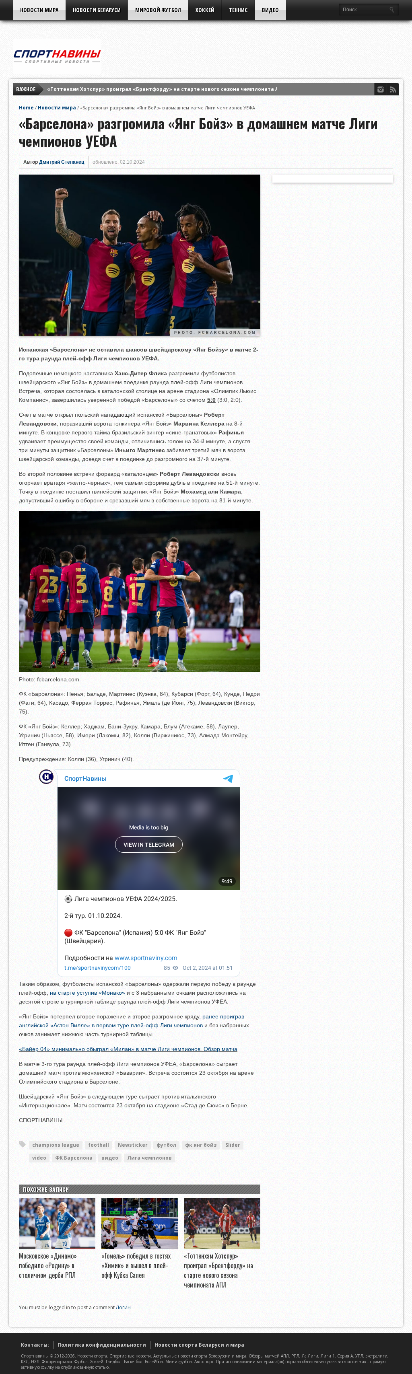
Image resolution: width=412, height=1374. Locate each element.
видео (109, 1157)
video (39, 1157)
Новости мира (39, 10)
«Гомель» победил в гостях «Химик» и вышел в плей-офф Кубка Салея (136, 1265)
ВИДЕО (270, 10)
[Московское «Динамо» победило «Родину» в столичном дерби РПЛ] (57, 1247)
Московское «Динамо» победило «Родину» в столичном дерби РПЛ (48, 1265)
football (98, 1145)
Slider (232, 1145)
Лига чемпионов (149, 1157)
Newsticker (133, 1145)
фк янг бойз (200, 1145)
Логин (123, 1307)
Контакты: (35, 1344)
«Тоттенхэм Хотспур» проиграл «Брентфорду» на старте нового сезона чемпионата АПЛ (166, 89)
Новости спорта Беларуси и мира (199, 1344)
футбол (166, 1145)
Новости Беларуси (97, 10)
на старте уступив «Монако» (87, 992)
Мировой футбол (158, 10)
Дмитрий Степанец (61, 162)
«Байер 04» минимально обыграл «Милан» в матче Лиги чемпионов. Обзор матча (128, 1049)
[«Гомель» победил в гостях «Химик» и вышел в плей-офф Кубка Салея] (139, 1247)
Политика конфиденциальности (102, 1344)
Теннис (238, 10)
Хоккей (205, 10)
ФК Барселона (74, 1157)
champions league (55, 1145)
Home (26, 107)
